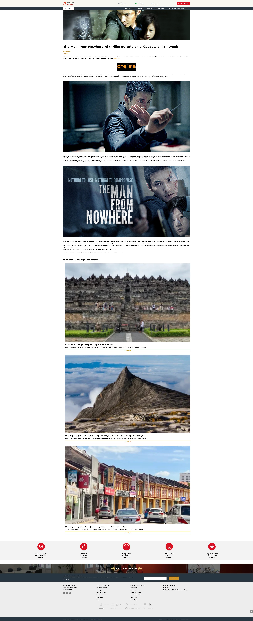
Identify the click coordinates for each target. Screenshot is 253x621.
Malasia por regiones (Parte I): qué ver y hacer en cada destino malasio (96, 527)
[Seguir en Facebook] (67, 593)
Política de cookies (101, 594)
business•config (98, 618)
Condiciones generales (102, 587)
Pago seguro (100, 597)
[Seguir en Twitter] (64, 593)
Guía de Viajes (171, 8)
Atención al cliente (83, 554)
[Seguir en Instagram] (70, 593)
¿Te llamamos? (183, 3)
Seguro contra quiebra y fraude (41, 554)
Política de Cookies (163, 618)
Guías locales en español (169, 554)
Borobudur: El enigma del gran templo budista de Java (89, 345)
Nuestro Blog (133, 599)
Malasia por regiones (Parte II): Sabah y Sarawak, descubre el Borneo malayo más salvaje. (104, 436)
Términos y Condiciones (185, 618)
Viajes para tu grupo (182, 8)
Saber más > (41, 557)
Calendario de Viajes (160, 8)
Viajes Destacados (129, 8)
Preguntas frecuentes (126, 554)
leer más (128, 350)
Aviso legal (99, 590)
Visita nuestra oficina (135, 590)
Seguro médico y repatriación (212, 554)
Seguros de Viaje (100, 599)
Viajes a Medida (150, 8)
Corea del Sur (67, 51)
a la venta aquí (116, 58)
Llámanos (124, 3)
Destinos (68, 8)
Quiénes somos (133, 587)
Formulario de (156, 3)
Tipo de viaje (140, 8)
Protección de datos (101, 592)
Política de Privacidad (173, 618)
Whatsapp (141, 3)
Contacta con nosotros (135, 592)
